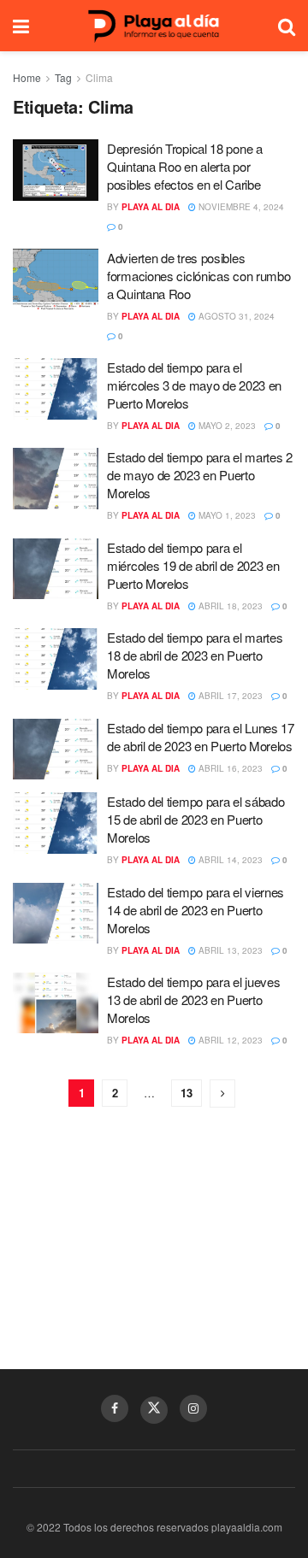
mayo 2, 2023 (226, 426)
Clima (99, 77)
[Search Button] (286, 25)
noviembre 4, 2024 (240, 207)
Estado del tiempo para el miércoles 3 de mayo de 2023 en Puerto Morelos (194, 385)
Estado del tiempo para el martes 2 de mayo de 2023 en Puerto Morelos (200, 475)
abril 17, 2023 (229, 696)
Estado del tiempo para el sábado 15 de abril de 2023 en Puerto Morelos (195, 819)
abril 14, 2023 (229, 860)
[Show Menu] (21, 25)
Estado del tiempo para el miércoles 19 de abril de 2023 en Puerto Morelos (193, 565)
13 (186, 1093)
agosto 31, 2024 (235, 316)
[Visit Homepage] (154, 26)
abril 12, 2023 (229, 1040)
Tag (63, 77)
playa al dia (150, 207)
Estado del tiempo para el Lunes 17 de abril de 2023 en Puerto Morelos (200, 737)
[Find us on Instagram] (193, 1408)
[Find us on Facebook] (114, 1408)
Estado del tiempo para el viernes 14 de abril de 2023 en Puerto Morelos (195, 910)
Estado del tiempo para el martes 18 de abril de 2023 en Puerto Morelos (194, 655)
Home (27, 77)
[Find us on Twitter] (154, 1410)
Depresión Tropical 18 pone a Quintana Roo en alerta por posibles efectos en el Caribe (185, 166)
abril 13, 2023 (229, 950)
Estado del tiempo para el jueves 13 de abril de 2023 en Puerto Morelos (193, 999)
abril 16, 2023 (229, 768)
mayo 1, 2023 (226, 515)
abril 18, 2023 (229, 606)
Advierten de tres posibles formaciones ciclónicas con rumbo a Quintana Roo (198, 276)
